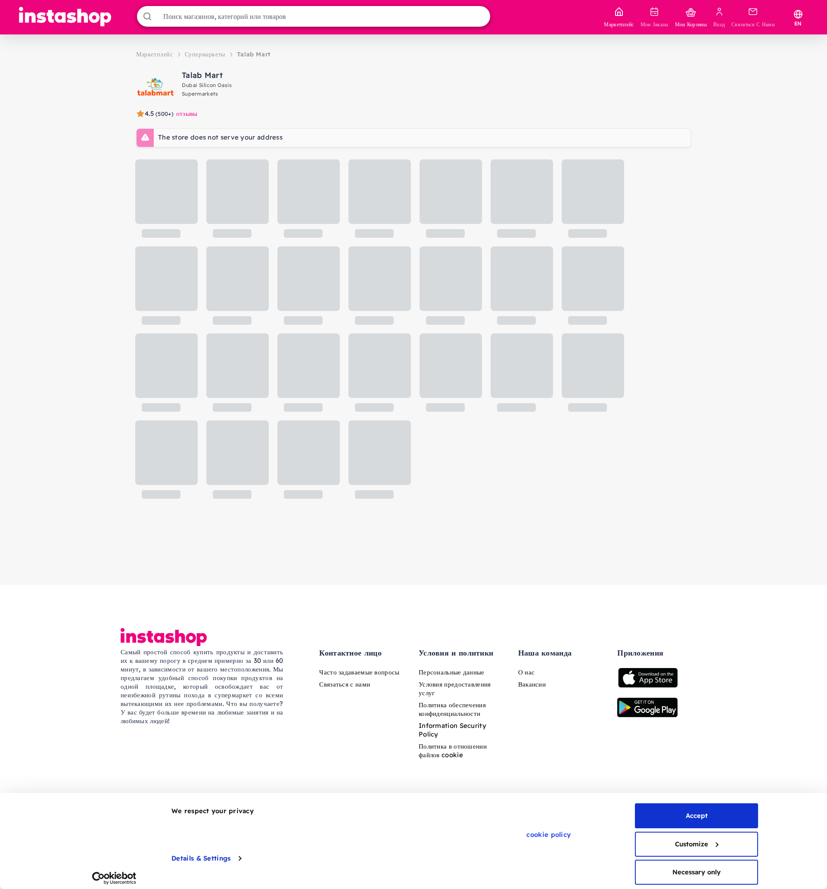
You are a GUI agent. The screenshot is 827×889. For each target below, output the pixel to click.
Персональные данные (452, 672)
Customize (691, 844)
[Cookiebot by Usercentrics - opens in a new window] (114, 878)
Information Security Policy (452, 729)
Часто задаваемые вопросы (359, 672)
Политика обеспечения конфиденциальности (452, 709)
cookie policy (548, 834)
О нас (526, 672)
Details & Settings (200, 858)
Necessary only (696, 872)
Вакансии (532, 684)
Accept (697, 815)
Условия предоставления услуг (455, 688)
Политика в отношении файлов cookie (453, 750)
